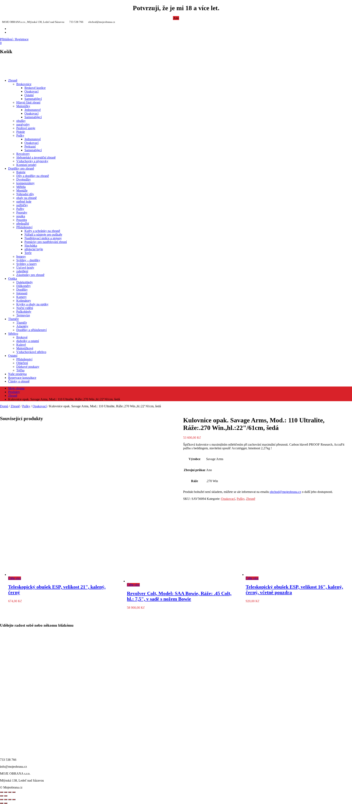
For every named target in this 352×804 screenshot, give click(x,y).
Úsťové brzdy (25, 267)
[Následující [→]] (5, 795)
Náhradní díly (25, 194)
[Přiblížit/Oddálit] (1, 799)
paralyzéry (23, 124)
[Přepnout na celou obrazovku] (5, 799)
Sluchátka (30, 245)
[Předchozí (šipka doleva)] (1, 803)
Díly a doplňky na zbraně (32, 176)
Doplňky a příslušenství (31, 330)
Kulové (21, 344)
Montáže (22, 190)
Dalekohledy (24, 282)
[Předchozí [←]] (1, 795)
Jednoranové (32, 110)
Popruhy (21, 212)
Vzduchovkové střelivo (31, 352)
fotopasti (21, 293)
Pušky (20, 135)
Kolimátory (23, 300)
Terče (28, 253)
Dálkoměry (23, 286)
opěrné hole (23, 201)
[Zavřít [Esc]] (1, 792)
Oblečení (22, 363)
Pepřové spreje (25, 128)
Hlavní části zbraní (28, 102)
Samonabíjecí (33, 98)
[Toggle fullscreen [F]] (9, 792)
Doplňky (22, 289)
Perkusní (30, 146)
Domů (4, 406)
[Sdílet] (5, 792)
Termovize (23, 315)
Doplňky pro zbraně (21, 168)
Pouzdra (21, 220)
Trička (20, 370)
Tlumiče (13, 319)
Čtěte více (14, 578)
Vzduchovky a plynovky (32, 161)
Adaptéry (22, 326)
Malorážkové (24, 348)
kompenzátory (25, 183)
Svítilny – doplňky (28, 260)
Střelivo (13, 333)
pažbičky (22, 205)
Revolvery (23, 154)
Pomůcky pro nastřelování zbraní (45, 242)
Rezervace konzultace (22, 377)
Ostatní (29, 95)
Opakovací (31, 91)
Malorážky (23, 106)
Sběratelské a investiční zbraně (36, 157)
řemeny (21, 256)
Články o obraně (19, 381)
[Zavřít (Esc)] (13, 799)
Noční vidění (24, 308)
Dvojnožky (23, 179)
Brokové (22, 337)
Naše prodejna (17, 374)
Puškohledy (23, 311)
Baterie (20, 172)
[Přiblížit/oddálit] (13, 792)
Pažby (20, 209)
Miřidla (21, 187)
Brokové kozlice (35, 87)
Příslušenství (24, 227)
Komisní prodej (26, 165)
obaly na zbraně (26, 198)
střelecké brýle (33, 249)
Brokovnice (23, 84)
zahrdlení (22, 271)
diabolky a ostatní (27, 341)
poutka (20, 216)
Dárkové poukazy (27, 366)
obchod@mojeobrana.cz (285, 492)
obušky (21, 121)
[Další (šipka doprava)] (5, 803)
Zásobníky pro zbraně (30, 275)
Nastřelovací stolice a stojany (43, 238)
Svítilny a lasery (26, 264)
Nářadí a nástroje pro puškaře (43, 234)
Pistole (20, 132)
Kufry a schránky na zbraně (42, 231)
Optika (12, 278)
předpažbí (22, 223)
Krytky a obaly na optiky (32, 304)
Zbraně (12, 80)
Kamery (21, 297)
